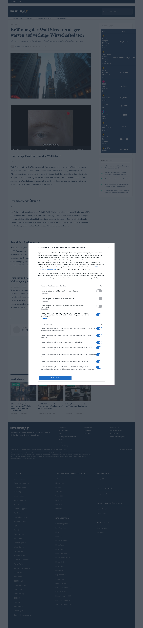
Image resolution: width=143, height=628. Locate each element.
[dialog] (71, 314)
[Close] (110, 247)
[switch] (99, 290)
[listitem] (71, 286)
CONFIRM (55, 378)
